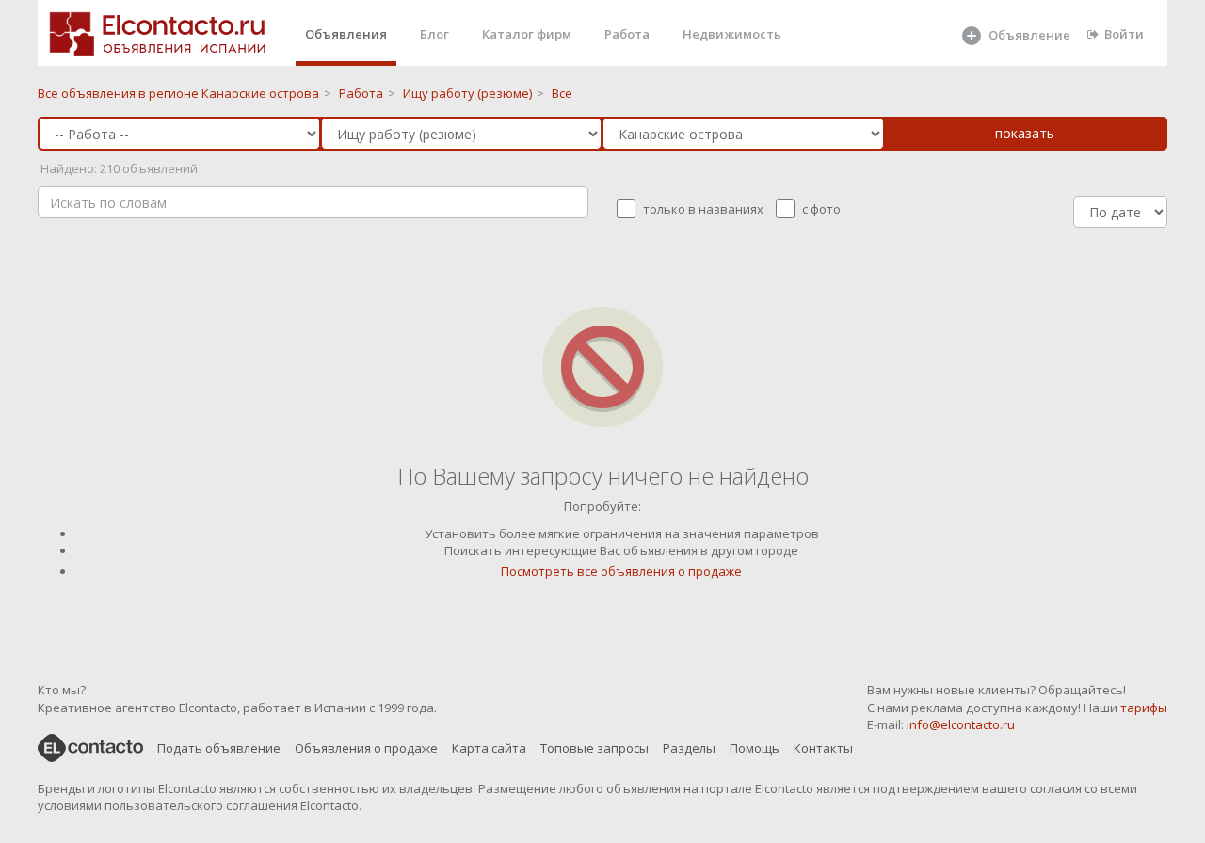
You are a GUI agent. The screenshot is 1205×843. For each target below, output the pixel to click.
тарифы (1143, 707)
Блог (434, 33)
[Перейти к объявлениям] (602, 366)
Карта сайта (489, 748)
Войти (1124, 33)
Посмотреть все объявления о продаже (621, 571)
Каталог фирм (526, 33)
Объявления (346, 33)
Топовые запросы (594, 748)
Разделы (689, 748)
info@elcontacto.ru (961, 724)
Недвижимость (732, 33)
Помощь (754, 748)
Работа (627, 33)
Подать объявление (219, 748)
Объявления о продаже (366, 748)
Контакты (823, 748)
